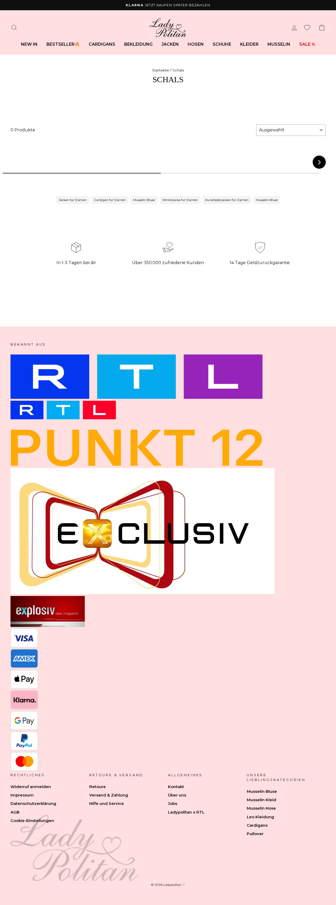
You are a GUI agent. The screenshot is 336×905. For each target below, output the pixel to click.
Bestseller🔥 (63, 44)
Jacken (170, 44)
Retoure (97, 786)
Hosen (196, 44)
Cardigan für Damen (110, 200)
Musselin (278, 44)
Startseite (160, 70)
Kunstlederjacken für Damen (227, 200)
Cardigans (102, 44)
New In (29, 44)
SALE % (307, 44)
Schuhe (222, 44)
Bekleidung (138, 44)
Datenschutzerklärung (33, 803)
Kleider (249, 44)
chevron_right (319, 162)
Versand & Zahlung (108, 795)
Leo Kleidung (260, 816)
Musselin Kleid (261, 799)
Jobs (172, 803)
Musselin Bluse (144, 200)
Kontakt (176, 786)
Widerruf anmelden (30, 786)
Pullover (255, 833)
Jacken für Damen (73, 200)
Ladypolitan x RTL (186, 812)
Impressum (22, 795)
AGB (14, 812)
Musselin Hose (261, 808)
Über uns (177, 795)
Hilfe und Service (106, 803)
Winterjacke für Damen (180, 200)
